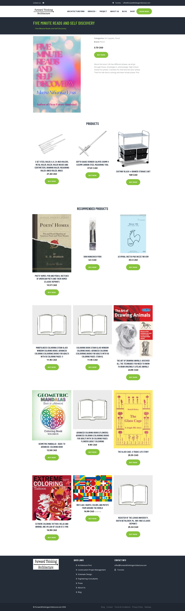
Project (103, 11)
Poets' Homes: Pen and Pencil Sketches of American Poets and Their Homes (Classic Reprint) (52, 278)
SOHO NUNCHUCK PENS (92, 256)
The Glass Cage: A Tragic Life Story (133, 451)
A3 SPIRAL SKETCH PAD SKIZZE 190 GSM (133, 256)
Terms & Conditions (122, 607)
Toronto (118, 3)
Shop (132, 11)
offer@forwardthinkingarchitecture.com (136, 3)
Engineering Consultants (88, 579)
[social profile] (43, 3)
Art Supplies (109, 38)
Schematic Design (85, 574)
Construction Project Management (92, 570)
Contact (110, 607)
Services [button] (91, 11)
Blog (124, 11)
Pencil (117, 38)
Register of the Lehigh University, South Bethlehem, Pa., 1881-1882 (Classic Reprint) (133, 520)
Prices (80, 583)
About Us (114, 11)
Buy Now (101, 55)
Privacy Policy (137, 607)
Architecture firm (75, 11)
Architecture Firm (85, 565)
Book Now (144, 11)
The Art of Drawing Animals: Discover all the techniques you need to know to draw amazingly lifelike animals (133, 363)
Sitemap (148, 607)
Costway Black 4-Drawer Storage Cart (133, 171)
